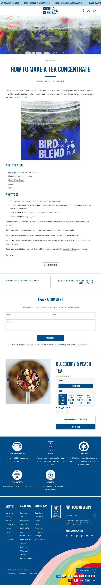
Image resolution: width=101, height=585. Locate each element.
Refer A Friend (26, 539)
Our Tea (9, 521)
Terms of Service (77, 344)
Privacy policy (22, 573)
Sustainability (11, 524)
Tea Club (23, 524)
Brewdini (12, 172)
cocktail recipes (69, 249)
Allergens (38, 528)
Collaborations (26, 558)
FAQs (37, 524)
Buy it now (76, 427)
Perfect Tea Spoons (23, 201)
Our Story (9, 513)
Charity (8, 528)
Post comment (50, 338)
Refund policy (12, 573)
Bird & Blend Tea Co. (16, 570)
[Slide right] (47, 379)
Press (8, 532)
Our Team (9, 517)
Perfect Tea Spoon (16, 180)
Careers (9, 536)
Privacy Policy (60, 344)
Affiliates (23, 555)
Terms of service (34, 573)
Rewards (23, 513)
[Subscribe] (94, 515)
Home (47, 61)
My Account (39, 532)
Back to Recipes (52, 265)
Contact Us (10, 540)
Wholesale (24, 551)
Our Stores (39, 513)
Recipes (52, 61)
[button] (83, 10)
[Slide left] (8, 379)
